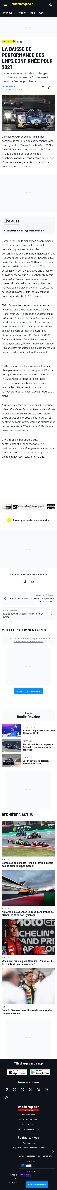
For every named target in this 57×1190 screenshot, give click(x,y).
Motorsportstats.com (28, 1129)
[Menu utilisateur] (51, 4)
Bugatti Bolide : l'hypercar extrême (25, 230)
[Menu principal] (5, 4)
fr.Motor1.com (28, 1114)
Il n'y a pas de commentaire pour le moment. (28, 640)
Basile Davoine (9, 87)
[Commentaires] (50, 88)
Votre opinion (28, 1143)
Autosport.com (28, 1124)
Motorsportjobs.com (28, 1119)
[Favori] (43, 88)
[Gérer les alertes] (32, 582)
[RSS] (7, 1097)
